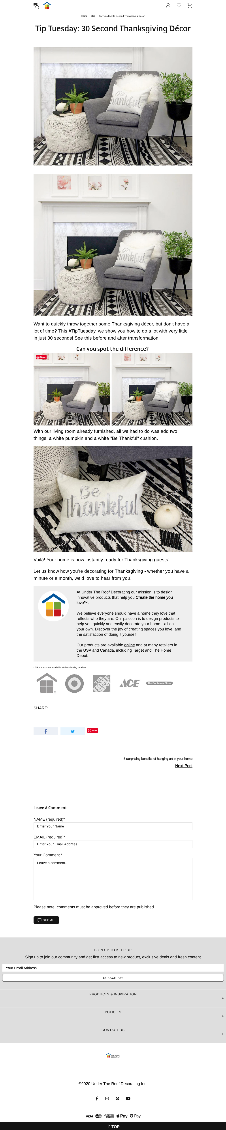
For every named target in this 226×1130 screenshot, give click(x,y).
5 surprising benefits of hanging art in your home (158, 758)
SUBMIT (49, 920)
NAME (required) (48, 819)
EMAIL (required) (49, 837)
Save (94, 730)
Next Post (183, 766)
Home (84, 16)
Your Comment (47, 855)
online (129, 645)
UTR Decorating (47, 5)
